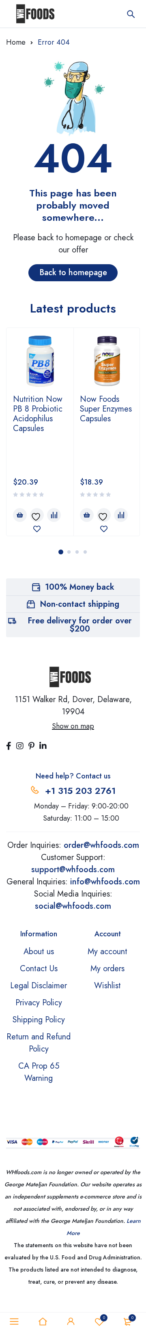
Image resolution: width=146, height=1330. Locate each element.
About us (39, 951)
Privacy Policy (38, 1003)
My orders (107, 968)
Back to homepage (73, 272)
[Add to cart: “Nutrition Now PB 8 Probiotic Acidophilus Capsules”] (20, 515)
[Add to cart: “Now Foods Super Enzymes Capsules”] (87, 515)
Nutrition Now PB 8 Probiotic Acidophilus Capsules (37, 413)
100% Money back (79, 587)
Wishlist (107, 986)
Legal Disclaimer (38, 986)
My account (107, 951)
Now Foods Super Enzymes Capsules (106, 409)
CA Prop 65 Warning (38, 1072)
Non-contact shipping (79, 604)
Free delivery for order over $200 (80, 625)
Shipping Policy (39, 1020)
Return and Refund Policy (38, 1043)
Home (16, 42)
